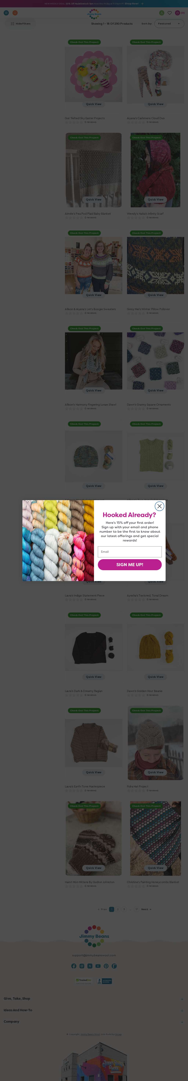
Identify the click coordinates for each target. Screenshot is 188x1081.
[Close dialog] (159, 506)
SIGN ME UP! (129, 565)
